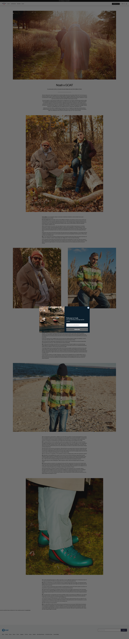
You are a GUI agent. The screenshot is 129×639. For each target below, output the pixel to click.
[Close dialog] (88, 308)
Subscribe (77, 329)
